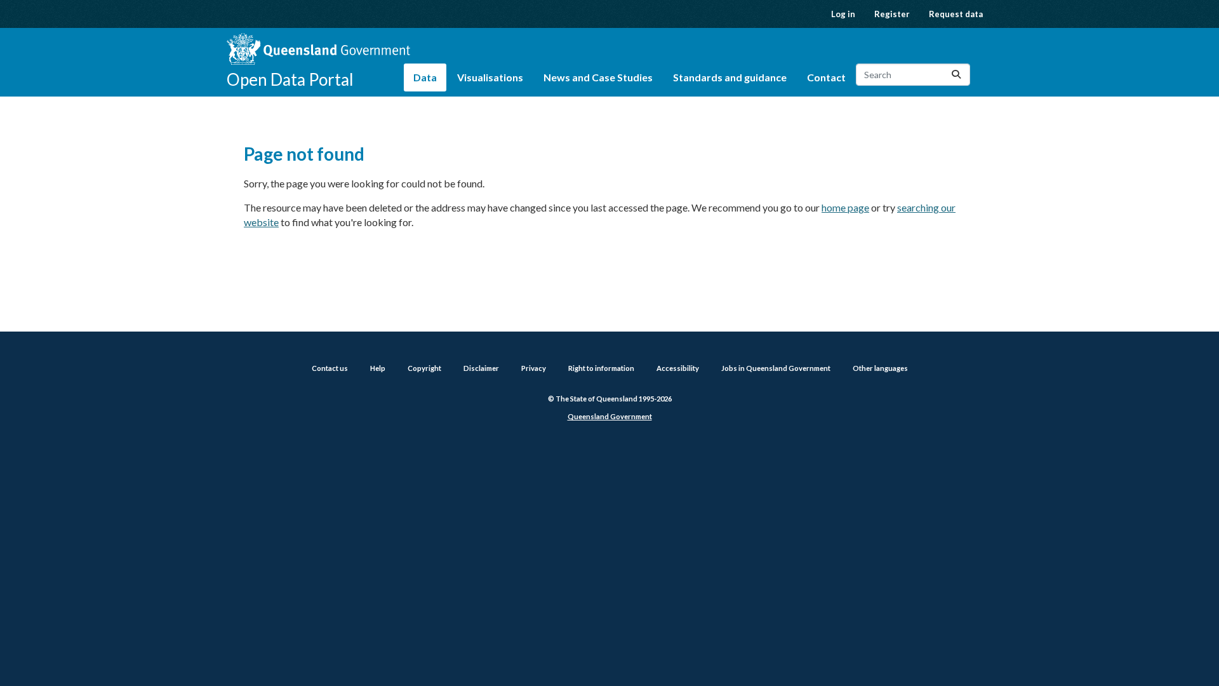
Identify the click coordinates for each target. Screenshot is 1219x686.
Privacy (533, 368)
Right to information (601, 368)
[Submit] (956, 75)
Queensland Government (610, 416)
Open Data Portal (290, 79)
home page (845, 207)
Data (425, 77)
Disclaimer (481, 368)
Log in (843, 14)
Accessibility (677, 368)
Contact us (330, 368)
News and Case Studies (598, 77)
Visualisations (490, 77)
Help (377, 368)
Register (892, 14)
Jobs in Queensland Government (775, 368)
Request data (956, 14)
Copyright (424, 368)
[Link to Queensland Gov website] (318, 49)
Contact (826, 77)
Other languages (880, 368)
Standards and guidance (730, 77)
